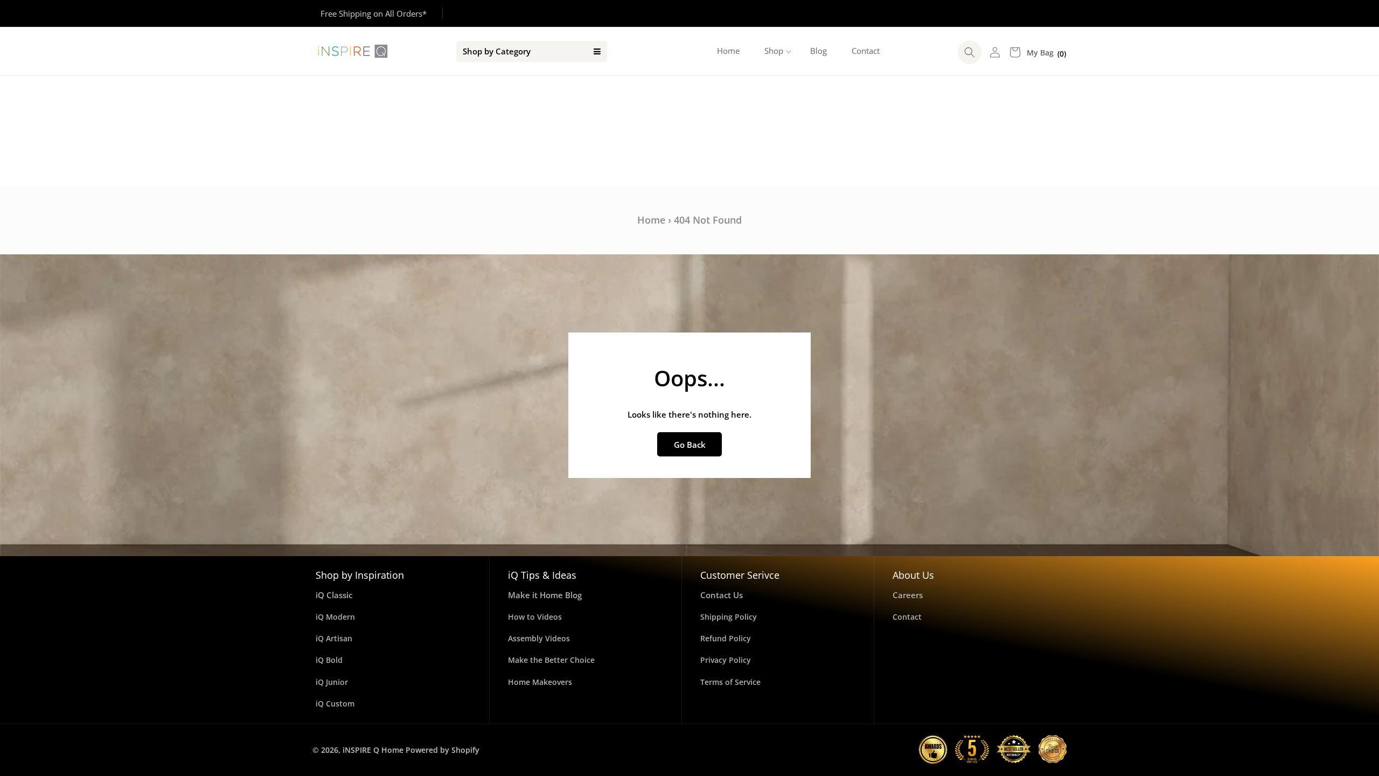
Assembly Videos (539, 638)
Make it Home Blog (545, 595)
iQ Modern (335, 617)
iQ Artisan (334, 638)
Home (651, 219)
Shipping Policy (728, 617)
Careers (908, 595)
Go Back (690, 444)
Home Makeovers (540, 682)
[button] (775, 51)
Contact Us (721, 595)
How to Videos (535, 617)
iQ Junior (332, 682)
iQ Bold (329, 660)
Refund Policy (725, 638)
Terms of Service (730, 682)
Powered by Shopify (442, 750)
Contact (907, 617)
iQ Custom (335, 703)
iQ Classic (334, 595)
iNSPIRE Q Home (373, 750)
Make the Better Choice (551, 660)
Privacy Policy (725, 660)
